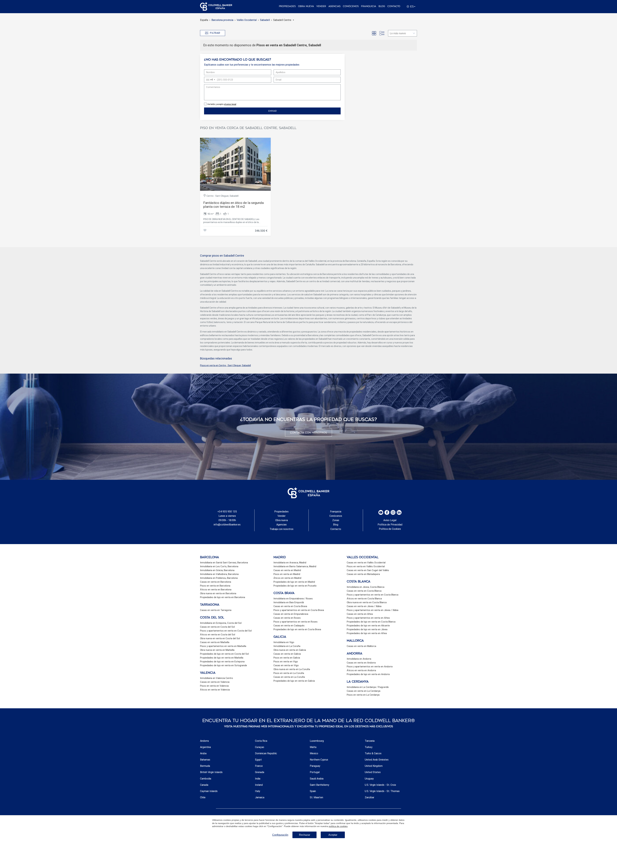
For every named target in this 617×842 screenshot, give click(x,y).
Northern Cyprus (319, 759)
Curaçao (259, 747)
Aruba (203, 753)
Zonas (335, 520)
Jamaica (259, 797)
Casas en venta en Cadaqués (288, 625)
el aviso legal (230, 104)
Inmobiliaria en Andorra (359, 658)
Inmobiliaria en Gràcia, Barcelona (217, 570)
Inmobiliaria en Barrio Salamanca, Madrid (294, 566)
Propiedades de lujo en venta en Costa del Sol (224, 653)
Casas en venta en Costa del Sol (217, 626)
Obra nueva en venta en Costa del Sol (220, 638)
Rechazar (304, 834)
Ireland (259, 784)
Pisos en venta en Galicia (286, 657)
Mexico (314, 753)
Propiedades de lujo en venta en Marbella (221, 657)
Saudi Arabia (316, 778)
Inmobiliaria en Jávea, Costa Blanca (365, 587)
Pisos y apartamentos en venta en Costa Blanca (372, 594)
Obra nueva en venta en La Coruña (291, 669)
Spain (313, 791)
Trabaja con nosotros (281, 529)
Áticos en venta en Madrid (287, 578)
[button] (283, 20)
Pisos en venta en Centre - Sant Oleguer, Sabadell (225, 365)
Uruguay (369, 778)
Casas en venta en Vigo (286, 665)
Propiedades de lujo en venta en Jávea (367, 629)
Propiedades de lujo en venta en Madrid (294, 581)
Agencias (334, 6)
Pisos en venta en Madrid (286, 574)
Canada (204, 784)
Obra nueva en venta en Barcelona (218, 593)
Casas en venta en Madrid (287, 570)
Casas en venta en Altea (360, 614)
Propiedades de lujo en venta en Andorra (368, 674)
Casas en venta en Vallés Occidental (366, 562)
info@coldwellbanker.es (227, 524)
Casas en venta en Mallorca (361, 646)
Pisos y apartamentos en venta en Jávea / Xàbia (372, 610)
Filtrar (215, 32)
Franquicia (368, 6)
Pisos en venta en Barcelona (215, 585)
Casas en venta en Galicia (287, 653)
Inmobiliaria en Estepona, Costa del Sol (220, 623)
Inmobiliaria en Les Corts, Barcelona (219, 566)
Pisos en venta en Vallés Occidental (366, 566)
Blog (382, 6)
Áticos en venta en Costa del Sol (217, 634)
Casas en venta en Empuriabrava (290, 614)
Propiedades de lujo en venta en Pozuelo (295, 585)
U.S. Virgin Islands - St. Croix (380, 784)
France (259, 765)
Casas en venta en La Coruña (289, 677)
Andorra (204, 740)
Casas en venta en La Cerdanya (363, 691)
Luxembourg (317, 740)
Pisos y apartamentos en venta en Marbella (223, 646)
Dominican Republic (266, 753)
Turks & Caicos (373, 753)
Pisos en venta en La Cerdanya (363, 694)
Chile (203, 797)
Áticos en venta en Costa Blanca (364, 598)
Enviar (272, 111)
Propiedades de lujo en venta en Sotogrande (223, 665)
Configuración (280, 834)
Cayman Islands (209, 791)
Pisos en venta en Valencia (214, 685)
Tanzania (370, 740)
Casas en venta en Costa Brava (290, 606)
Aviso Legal (389, 520)
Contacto (393, 6)
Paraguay (315, 765)
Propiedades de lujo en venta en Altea (367, 633)
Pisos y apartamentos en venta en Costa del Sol (226, 630)
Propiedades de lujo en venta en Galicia (294, 680)
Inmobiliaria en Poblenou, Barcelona (219, 578)
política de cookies (338, 826)
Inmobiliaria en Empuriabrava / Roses (293, 598)
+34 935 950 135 (227, 511)
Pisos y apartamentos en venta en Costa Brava (298, 610)
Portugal (315, 772)
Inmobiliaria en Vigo (283, 642)
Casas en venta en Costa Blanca (364, 590)
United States (373, 772)
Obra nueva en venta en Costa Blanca (367, 602)
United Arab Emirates (377, 759)
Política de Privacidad (390, 524)
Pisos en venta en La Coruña (288, 673)
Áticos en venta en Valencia (215, 689)
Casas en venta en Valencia (214, 682)
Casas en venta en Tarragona (215, 610)
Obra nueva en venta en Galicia (289, 650)
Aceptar (332, 834)
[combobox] (210, 79)
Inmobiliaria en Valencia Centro (216, 678)
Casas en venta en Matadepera (363, 574)
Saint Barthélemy (319, 784)
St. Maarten (316, 797)
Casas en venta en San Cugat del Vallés (368, 570)
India (257, 778)
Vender (321, 6)
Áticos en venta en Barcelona (215, 589)
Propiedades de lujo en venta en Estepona (222, 661)
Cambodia (205, 778)
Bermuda (205, 765)
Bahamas (205, 759)
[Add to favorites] (204, 231)
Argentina (205, 747)
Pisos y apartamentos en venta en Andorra (370, 666)
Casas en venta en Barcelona (215, 581)
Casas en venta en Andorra (361, 662)
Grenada (259, 772)
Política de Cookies (390, 528)
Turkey (368, 747)
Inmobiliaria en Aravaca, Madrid (289, 562)
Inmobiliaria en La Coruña (286, 646)
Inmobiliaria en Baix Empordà (288, 602)
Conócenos (351, 6)
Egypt (258, 759)
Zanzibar (369, 797)
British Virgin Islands (211, 772)
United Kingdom (374, 765)
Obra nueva (306, 6)
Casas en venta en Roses (287, 617)
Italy (257, 791)
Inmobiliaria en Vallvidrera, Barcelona (219, 574)
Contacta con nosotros (308, 432)
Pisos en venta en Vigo (285, 661)
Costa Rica (261, 740)
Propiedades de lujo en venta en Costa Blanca (371, 621)
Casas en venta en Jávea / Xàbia (364, 606)
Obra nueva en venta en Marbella (217, 650)
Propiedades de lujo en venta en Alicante (368, 625)
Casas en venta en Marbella (214, 642)
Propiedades (287, 6)
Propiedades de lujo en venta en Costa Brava (297, 629)
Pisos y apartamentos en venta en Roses (295, 621)
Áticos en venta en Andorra (361, 670)
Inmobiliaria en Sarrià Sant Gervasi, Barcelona (224, 562)
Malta (313, 747)
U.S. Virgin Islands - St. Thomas (382, 791)
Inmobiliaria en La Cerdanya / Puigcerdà (368, 687)
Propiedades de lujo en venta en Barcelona (222, 597)
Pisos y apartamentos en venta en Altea (368, 617)
